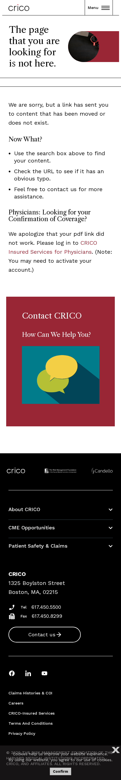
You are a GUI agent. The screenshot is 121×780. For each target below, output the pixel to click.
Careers (15, 703)
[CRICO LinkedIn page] (28, 673)
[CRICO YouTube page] (44, 673)
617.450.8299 (47, 616)
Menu (93, 7)
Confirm (60, 771)
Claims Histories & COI (30, 693)
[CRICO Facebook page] (11, 673)
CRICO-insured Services (31, 713)
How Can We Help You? (56, 334)
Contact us (41, 634)
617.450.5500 (46, 607)
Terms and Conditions (30, 723)
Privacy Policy (21, 733)
